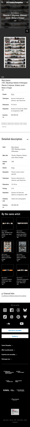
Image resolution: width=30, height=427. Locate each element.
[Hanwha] (15, 401)
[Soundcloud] (8, 324)
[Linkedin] (11, 317)
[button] (15, 139)
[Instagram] (5, 310)
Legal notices (6, 420)
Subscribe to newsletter (15, 330)
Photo (12, 94)
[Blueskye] (25, 310)
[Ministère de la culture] (15, 412)
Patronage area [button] (6, 359)
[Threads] (18, 310)
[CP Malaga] (19, 382)
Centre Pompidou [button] (6, 345)
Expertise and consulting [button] (9, 354)
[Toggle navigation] (27, 2)
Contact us (15, 336)
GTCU (15, 420)
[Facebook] (11, 310)
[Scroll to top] (26, 423)
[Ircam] (21, 373)
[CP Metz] (10, 382)
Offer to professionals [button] (8, 350)
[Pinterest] (18, 317)
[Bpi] (10, 373)
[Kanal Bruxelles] (10, 392)
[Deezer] (25, 317)
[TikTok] (5, 317)
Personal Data (20, 420)
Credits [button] (2, 76)
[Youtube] (21, 324)
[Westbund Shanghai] (22, 392)
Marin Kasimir (6, 80)
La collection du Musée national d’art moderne (14, 296)
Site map (11, 420)
